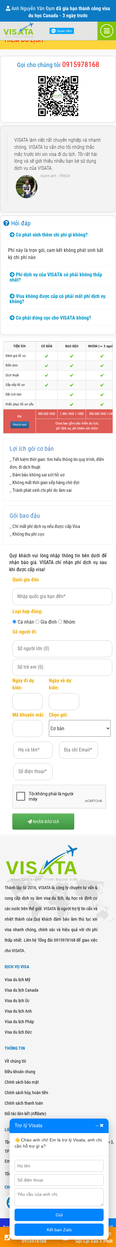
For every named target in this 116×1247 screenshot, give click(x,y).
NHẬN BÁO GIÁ (45, 821)
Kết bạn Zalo (59, 1229)
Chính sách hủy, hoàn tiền (26, 1092)
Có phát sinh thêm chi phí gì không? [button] (51, 235)
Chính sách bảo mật (22, 1082)
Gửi (59, 1214)
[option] (58, 169)
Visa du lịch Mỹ (17, 979)
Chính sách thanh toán (24, 1103)
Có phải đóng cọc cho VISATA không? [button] (53, 318)
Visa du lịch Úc (17, 1000)
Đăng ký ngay (19, 424)
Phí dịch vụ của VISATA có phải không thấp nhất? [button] (56, 277)
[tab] (58, 235)
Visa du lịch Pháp (19, 1021)
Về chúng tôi (15, 1061)
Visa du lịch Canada (21, 990)
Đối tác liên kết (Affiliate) (25, 1113)
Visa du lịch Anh (18, 1011)
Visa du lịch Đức (18, 1032)
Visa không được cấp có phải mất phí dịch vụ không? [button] (57, 299)
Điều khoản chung (20, 1071)
